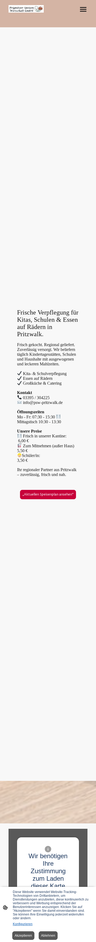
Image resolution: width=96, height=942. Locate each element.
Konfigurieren (23, 924)
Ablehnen (48, 935)
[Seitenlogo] (26, 9)
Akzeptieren (23, 935)
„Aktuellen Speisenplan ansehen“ (48, 494)
